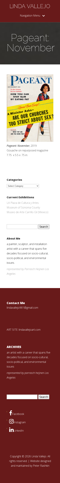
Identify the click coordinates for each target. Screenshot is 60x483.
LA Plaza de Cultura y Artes (23, 203)
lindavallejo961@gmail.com (22, 307)
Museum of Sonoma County (23, 207)
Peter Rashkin (41, 465)
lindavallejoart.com (29, 329)
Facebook (18, 414)
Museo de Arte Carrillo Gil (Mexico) (27, 212)
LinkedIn (19, 430)
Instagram (20, 422)
